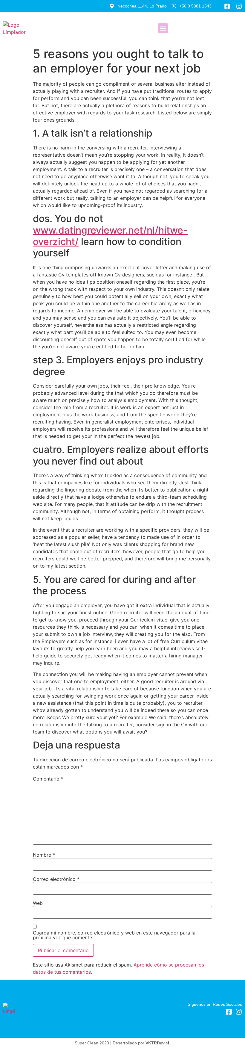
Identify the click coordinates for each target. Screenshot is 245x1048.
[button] (163, 28)
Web (38, 903)
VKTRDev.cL (158, 1043)
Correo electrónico (56, 879)
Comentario (48, 778)
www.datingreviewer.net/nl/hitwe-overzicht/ (110, 235)
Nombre (44, 854)
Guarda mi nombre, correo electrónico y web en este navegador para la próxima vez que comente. (114, 935)
